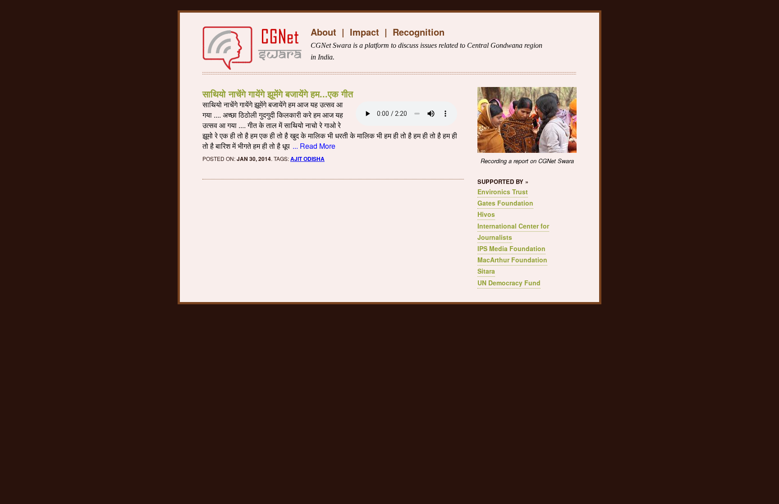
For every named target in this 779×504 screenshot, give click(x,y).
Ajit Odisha (307, 159)
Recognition (418, 31)
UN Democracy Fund (509, 282)
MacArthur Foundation (512, 259)
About (323, 31)
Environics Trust (502, 191)
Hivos (486, 214)
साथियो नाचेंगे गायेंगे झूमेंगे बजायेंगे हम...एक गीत (277, 93)
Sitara (486, 270)
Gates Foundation (505, 202)
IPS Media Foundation (511, 248)
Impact (364, 31)
